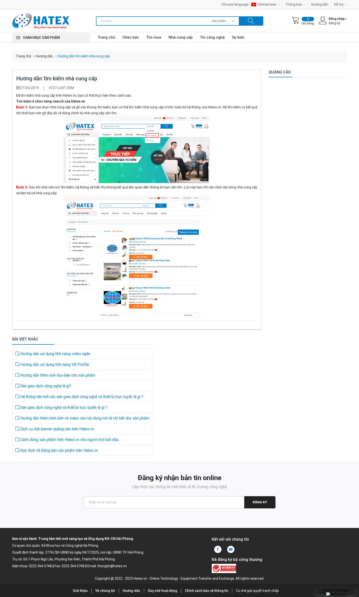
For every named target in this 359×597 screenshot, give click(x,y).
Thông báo (293, 4)
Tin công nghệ (212, 37)
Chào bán (130, 37)
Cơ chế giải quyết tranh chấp (257, 591)
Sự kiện (238, 37)
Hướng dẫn (319, 4)
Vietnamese (266, 4)
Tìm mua (153, 37)
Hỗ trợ (338, 4)
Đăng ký (260, 502)
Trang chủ (106, 37)
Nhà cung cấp (181, 37)
